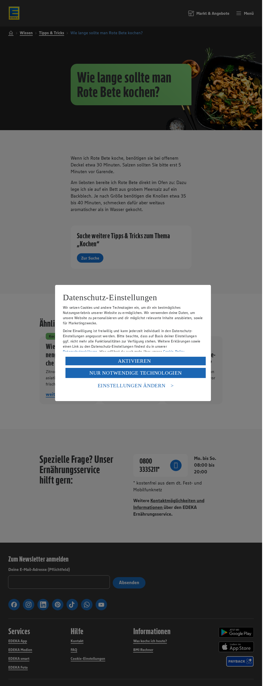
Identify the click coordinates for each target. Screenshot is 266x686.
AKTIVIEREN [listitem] (134, 361)
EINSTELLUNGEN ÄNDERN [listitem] (131, 385)
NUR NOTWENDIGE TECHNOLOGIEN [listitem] (135, 373)
